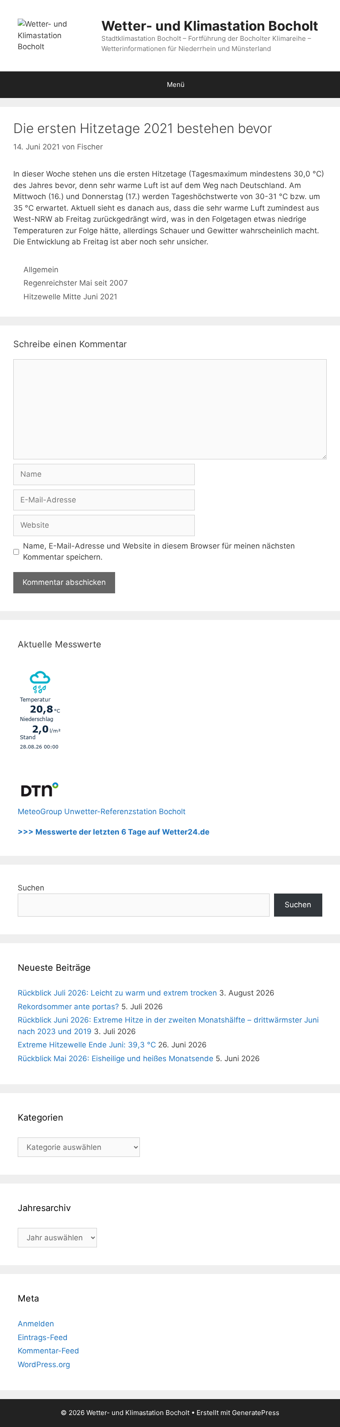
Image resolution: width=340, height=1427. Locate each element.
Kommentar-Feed (48, 1350)
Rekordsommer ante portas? (68, 1006)
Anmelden (36, 1323)
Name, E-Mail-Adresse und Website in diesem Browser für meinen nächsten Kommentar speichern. (159, 551)
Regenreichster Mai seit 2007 (75, 282)
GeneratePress (255, 1412)
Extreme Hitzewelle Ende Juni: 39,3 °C (87, 1044)
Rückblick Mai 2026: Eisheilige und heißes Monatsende (115, 1058)
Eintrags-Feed (43, 1337)
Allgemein (40, 269)
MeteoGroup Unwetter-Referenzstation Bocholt (101, 811)
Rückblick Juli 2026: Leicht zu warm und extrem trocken (117, 992)
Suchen (31, 887)
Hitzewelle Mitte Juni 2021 (70, 296)
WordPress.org (44, 1364)
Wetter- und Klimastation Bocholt (209, 26)
